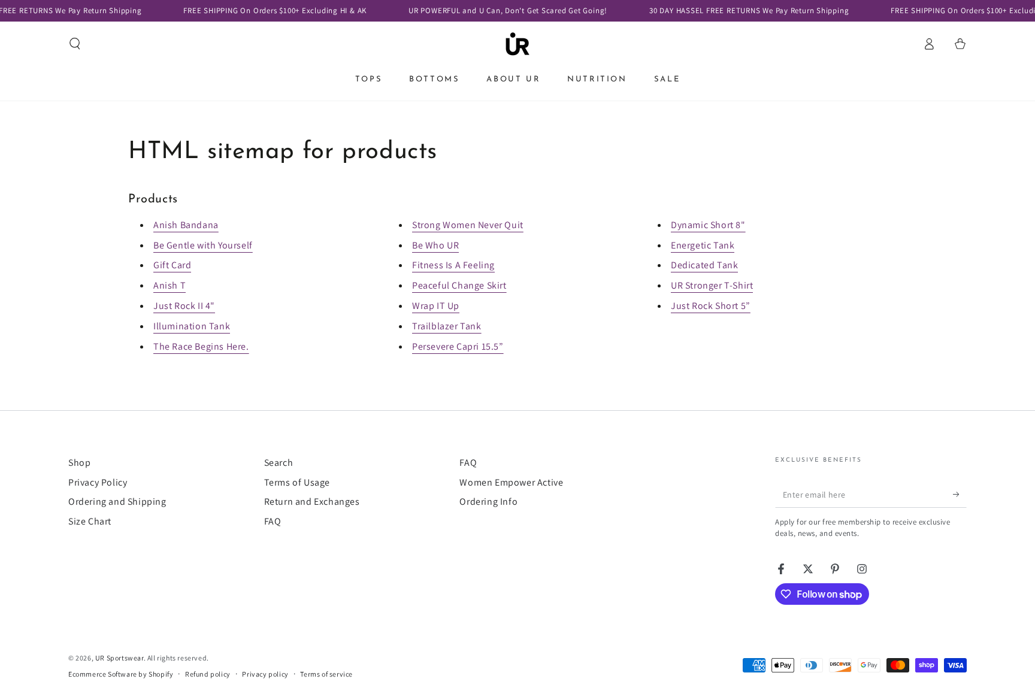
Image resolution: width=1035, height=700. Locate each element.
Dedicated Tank (704, 265)
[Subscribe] (960, 494)
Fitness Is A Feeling (453, 265)
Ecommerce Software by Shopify (120, 673)
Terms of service (326, 673)
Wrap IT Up (435, 305)
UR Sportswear (119, 657)
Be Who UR (435, 245)
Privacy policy (265, 673)
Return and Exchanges (312, 501)
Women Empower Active (511, 482)
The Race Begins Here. (201, 346)
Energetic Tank (702, 245)
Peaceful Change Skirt (459, 285)
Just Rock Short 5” (710, 305)
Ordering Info (488, 501)
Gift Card (172, 265)
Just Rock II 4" (184, 305)
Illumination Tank (191, 326)
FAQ (273, 521)
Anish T (169, 285)
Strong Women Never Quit (467, 225)
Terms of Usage (297, 482)
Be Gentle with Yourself (203, 245)
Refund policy (208, 673)
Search (278, 462)
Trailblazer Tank (447, 326)
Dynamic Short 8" (708, 225)
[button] (74, 44)
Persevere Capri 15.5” (458, 346)
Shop (79, 462)
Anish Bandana (186, 225)
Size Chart (89, 521)
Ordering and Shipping (117, 501)
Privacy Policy (97, 482)
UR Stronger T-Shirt (712, 285)
